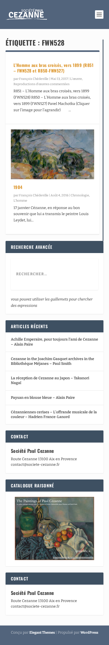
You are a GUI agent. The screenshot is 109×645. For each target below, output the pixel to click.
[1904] (52, 154)
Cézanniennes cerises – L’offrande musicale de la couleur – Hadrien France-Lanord (54, 414)
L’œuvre (76, 79)
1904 (17, 187)
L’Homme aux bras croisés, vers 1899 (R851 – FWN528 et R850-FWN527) (53, 68)
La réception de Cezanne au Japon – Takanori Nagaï (50, 380)
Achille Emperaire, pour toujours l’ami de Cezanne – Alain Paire (54, 341)
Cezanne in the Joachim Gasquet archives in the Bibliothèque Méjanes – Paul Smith (52, 361)
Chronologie (80, 195)
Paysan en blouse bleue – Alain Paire (43, 397)
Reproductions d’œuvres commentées (41, 84)
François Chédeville (33, 79)
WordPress (89, 632)
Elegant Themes (42, 632)
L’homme (20, 200)
